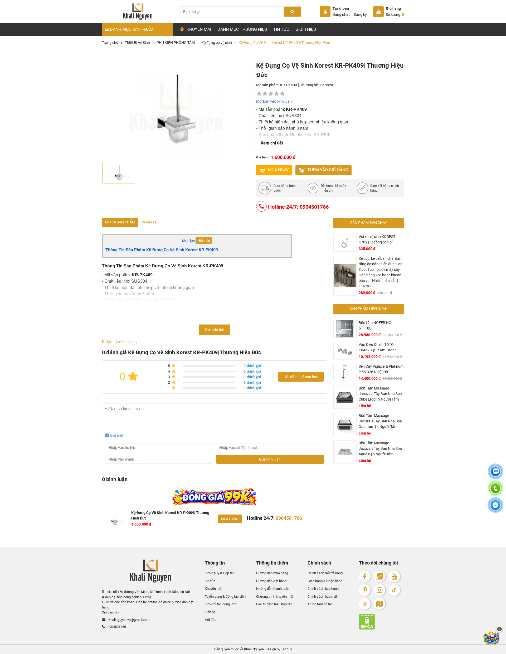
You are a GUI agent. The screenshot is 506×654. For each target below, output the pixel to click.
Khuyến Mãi (198, 29)
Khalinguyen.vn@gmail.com (128, 620)
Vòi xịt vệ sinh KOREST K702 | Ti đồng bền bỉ (377, 239)
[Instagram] (379, 590)
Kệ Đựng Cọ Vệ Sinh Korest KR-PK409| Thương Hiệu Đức (170, 515)
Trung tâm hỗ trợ (320, 604)
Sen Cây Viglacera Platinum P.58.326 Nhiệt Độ (381, 369)
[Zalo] (379, 576)
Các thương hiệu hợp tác (274, 604)
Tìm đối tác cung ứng (220, 604)
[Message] (495, 508)
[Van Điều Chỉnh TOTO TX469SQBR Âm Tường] (345, 351)
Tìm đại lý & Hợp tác (220, 573)
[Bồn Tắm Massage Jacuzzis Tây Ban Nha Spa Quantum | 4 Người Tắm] (345, 424)
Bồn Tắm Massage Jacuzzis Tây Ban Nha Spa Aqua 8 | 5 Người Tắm (380, 448)
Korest (327, 85)
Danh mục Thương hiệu (242, 29)
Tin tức (281, 29)
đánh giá (252, 366)
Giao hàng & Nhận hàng (325, 581)
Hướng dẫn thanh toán (272, 589)
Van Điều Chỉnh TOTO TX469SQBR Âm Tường (378, 347)
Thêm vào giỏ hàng (327, 169)
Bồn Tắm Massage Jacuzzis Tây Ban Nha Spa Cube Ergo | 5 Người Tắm (380, 393)
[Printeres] (365, 590)
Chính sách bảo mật (322, 596)
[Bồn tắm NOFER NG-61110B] (345, 329)
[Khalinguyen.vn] (137, 11)
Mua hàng (229, 519)
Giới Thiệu (305, 29)
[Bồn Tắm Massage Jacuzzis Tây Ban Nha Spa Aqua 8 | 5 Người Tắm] (345, 451)
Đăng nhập (342, 14)
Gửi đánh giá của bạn (301, 377)
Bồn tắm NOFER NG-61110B (375, 325)
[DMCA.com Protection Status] (381, 622)
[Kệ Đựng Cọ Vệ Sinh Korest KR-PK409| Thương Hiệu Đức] (114, 518)
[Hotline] (495, 491)
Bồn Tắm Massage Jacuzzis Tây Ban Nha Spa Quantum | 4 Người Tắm (380, 421)
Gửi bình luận (270, 459)
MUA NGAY (278, 169)
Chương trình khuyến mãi (274, 596)
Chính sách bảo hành (323, 589)
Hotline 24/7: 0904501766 (298, 207)
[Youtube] (394, 576)
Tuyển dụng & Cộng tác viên (225, 596)
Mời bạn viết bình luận (274, 101)
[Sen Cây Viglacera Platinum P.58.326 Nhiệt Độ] (345, 372)
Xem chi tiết (272, 143)
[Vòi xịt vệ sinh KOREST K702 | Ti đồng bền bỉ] (345, 243)
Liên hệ (210, 612)
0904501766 (116, 627)
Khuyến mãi (213, 589)
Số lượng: (395, 14)
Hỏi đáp (210, 620)
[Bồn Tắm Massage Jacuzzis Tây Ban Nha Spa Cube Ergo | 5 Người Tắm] (345, 397)
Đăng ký (360, 14)
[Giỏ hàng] (378, 11)
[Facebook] (365, 576)
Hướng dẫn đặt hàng (271, 581)
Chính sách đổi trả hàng (325, 573)
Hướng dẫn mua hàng (272, 573)
